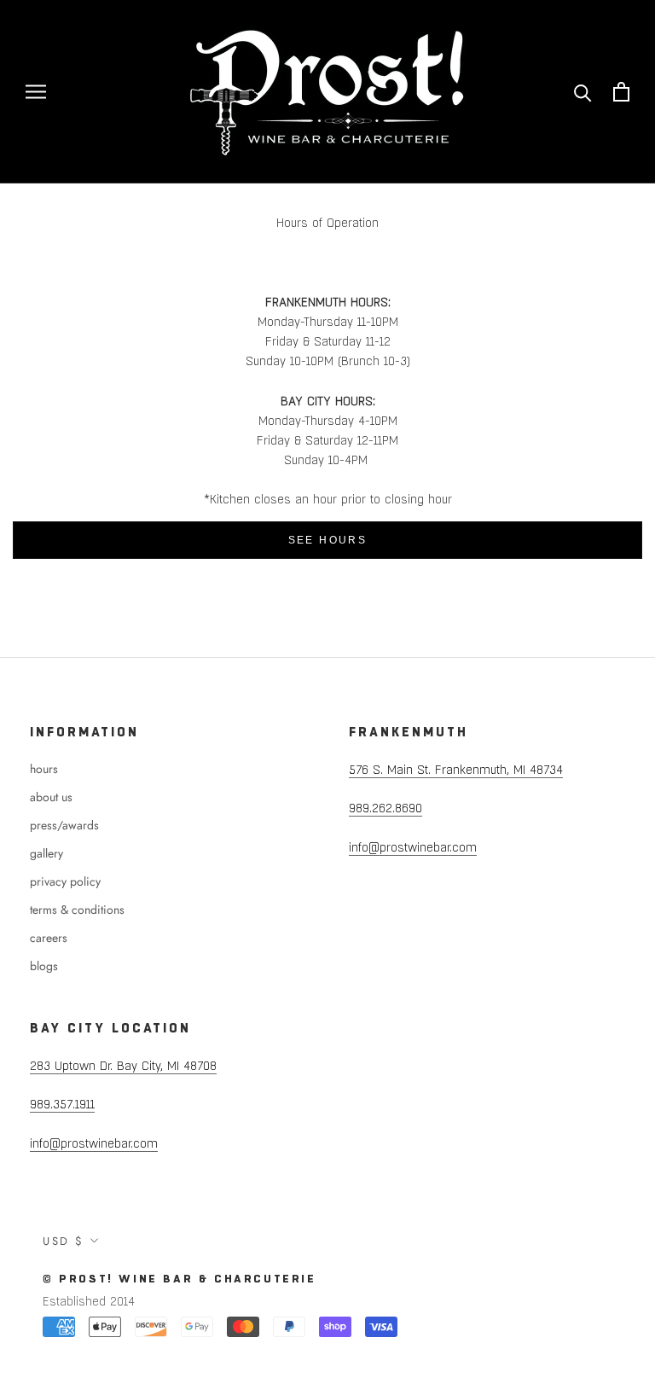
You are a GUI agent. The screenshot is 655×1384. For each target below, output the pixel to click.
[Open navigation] (36, 91)
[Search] (583, 92)
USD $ (63, 1241)
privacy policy (65, 881)
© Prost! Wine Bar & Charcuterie (179, 1278)
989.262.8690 (385, 808)
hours (44, 768)
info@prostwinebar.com (413, 847)
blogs (44, 965)
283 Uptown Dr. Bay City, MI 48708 (123, 1066)
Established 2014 (89, 1301)
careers (48, 937)
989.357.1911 (62, 1104)
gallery (46, 853)
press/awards (64, 825)
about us (51, 796)
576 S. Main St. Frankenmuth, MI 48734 (456, 769)
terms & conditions (77, 909)
